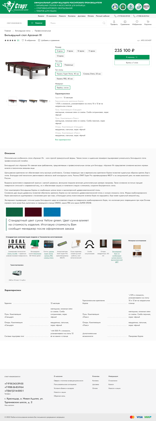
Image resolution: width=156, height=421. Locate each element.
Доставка (81, 16)
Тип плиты (59, 70)
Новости (62, 16)
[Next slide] (48, 69)
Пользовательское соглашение (65, 384)
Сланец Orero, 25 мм (92, 73)
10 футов (80, 51)
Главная (8, 30)
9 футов (70, 51)
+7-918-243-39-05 (123, 16)
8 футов (60, 51)
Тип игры (58, 61)
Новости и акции (60, 392)
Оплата (91, 16)
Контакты (71, 16)
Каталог (41, 16)
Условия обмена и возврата (64, 388)
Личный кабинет (103, 16)
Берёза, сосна (63, 87)
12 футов (60, 56)
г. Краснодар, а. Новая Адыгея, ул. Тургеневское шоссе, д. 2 (24, 400)
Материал (59, 84)
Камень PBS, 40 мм (65, 78)
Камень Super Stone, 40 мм (68, 73)
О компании (51, 16)
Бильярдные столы (22, 30)
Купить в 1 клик (132, 62)
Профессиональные (43, 30)
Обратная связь (59, 396)
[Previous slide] (8, 69)
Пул (58, 64)
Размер (58, 47)
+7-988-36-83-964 (142, 16)
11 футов (92, 51)
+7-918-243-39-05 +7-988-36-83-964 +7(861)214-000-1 (14, 387)
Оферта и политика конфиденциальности (68, 380)
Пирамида (69, 64)
